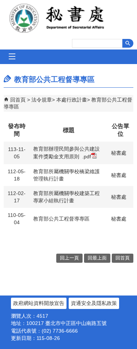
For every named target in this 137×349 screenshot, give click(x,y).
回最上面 (97, 258)
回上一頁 (69, 258)
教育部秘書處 (68, 18)
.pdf (86, 156)
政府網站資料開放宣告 (38, 303)
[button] (127, 43)
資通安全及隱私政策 (94, 303)
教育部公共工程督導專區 (61, 219)
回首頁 (18, 100)
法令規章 (41, 100)
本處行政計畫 (71, 100)
